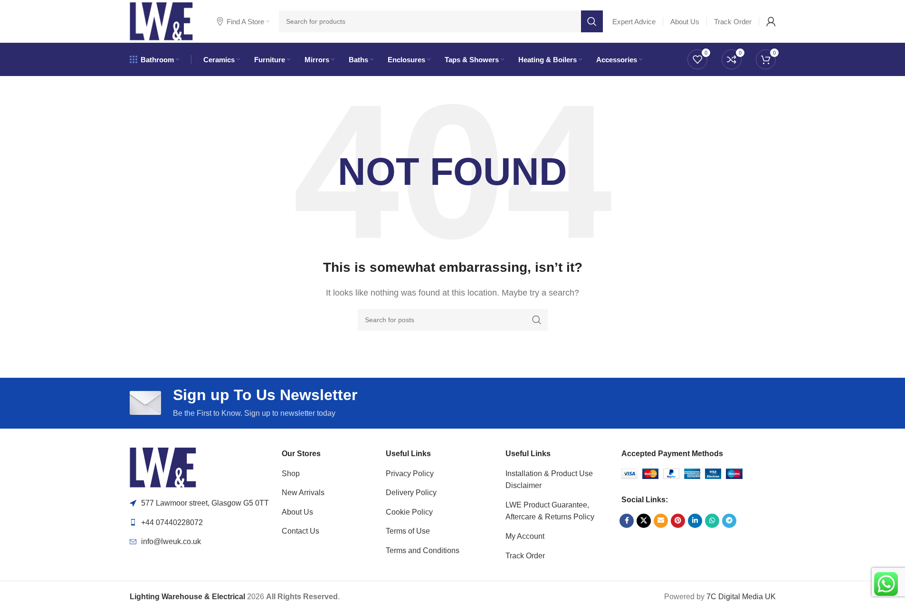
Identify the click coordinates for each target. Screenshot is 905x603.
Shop (291, 473)
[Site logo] (161, 21)
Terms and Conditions (422, 550)
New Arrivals (303, 492)
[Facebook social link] (626, 521)
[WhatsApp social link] (712, 521)
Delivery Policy (411, 492)
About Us (297, 512)
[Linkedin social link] (695, 521)
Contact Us (300, 531)
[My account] (771, 21)
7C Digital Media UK (741, 597)
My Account (524, 536)
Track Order (525, 556)
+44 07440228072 (172, 522)
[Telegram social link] (729, 521)
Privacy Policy (410, 473)
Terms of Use (408, 531)
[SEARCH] (592, 21)
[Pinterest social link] (678, 521)
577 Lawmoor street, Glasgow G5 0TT (205, 503)
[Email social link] (661, 521)
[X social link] (644, 521)
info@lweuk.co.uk (171, 541)
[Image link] (163, 467)
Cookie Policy (409, 512)
